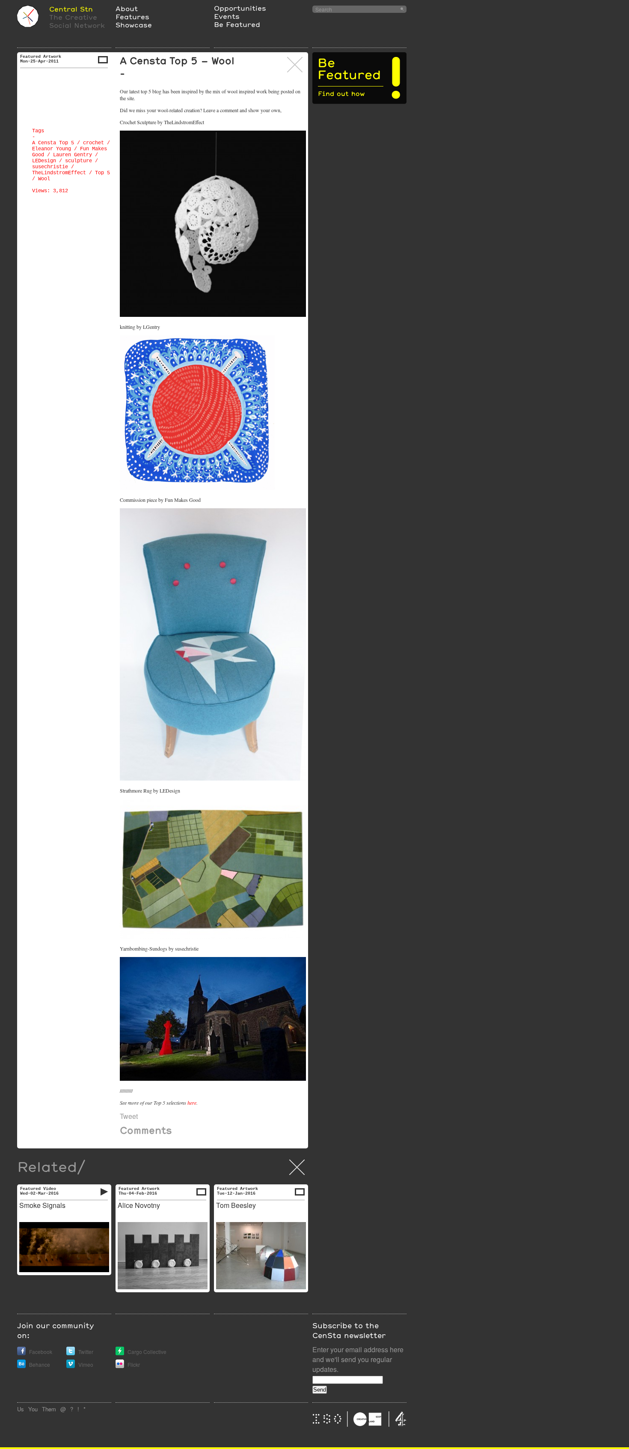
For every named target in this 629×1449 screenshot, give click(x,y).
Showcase (134, 24)
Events (227, 16)
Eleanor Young (51, 149)
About (127, 8)
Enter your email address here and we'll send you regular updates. (358, 1359)
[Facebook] (21, 1353)
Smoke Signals (42, 1205)
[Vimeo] (70, 1365)
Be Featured (237, 24)
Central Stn (71, 8)
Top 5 (102, 173)
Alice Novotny (139, 1205)
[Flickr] (120, 1365)
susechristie (50, 167)
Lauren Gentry (72, 155)
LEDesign (44, 161)
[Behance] (21, 1365)
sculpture (78, 161)
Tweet (129, 1116)
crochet (93, 143)
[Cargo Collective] (120, 1353)
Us (20, 1409)
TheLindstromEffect (59, 173)
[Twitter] (70, 1353)
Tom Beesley (236, 1205)
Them (49, 1409)
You (33, 1409)
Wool (44, 179)
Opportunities (240, 7)
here (191, 1102)
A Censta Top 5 (53, 143)
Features (132, 16)
